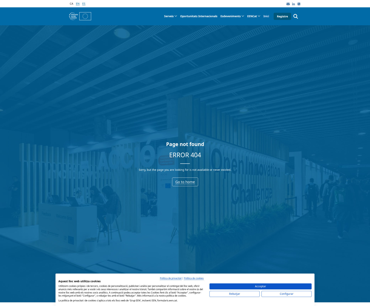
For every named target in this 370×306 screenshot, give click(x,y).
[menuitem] (171, 16)
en (78, 3)
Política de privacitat (171, 278)
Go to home (185, 181)
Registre (282, 16)
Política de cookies (194, 278)
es (83, 3)
